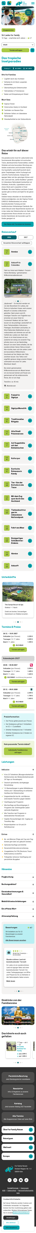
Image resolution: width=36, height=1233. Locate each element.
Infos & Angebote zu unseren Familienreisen (18, 1091)
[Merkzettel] (9, 3)
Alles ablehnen (11, 1222)
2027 (26, 237)
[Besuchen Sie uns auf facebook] (10, 1180)
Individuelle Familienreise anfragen (18, 751)
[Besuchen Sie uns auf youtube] (21, 1180)
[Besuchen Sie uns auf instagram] (15, 1180)
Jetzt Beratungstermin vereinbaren (18, 1077)
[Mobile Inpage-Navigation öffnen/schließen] (32, 45)
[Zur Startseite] (21, 3)
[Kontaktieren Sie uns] (4, 3)
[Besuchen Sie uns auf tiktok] (26, 1180)
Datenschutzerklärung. (21, 1213)
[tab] (20, 301)
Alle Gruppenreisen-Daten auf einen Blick (18, 1117)
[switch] (32, 50)
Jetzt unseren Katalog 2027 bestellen (18, 1105)
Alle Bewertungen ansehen (16, 940)
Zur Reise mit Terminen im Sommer (17, 224)
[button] (32, 3)
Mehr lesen (10, 981)
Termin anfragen (15, 50)
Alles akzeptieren (11, 1227)
